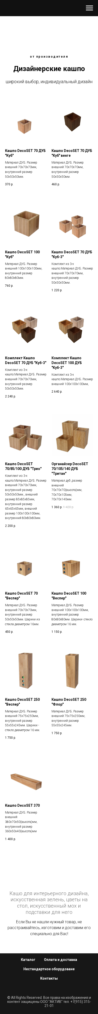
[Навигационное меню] (89, 8)
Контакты (49, 978)
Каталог (28, 960)
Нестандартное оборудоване (49, 969)
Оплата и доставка (60, 960)
